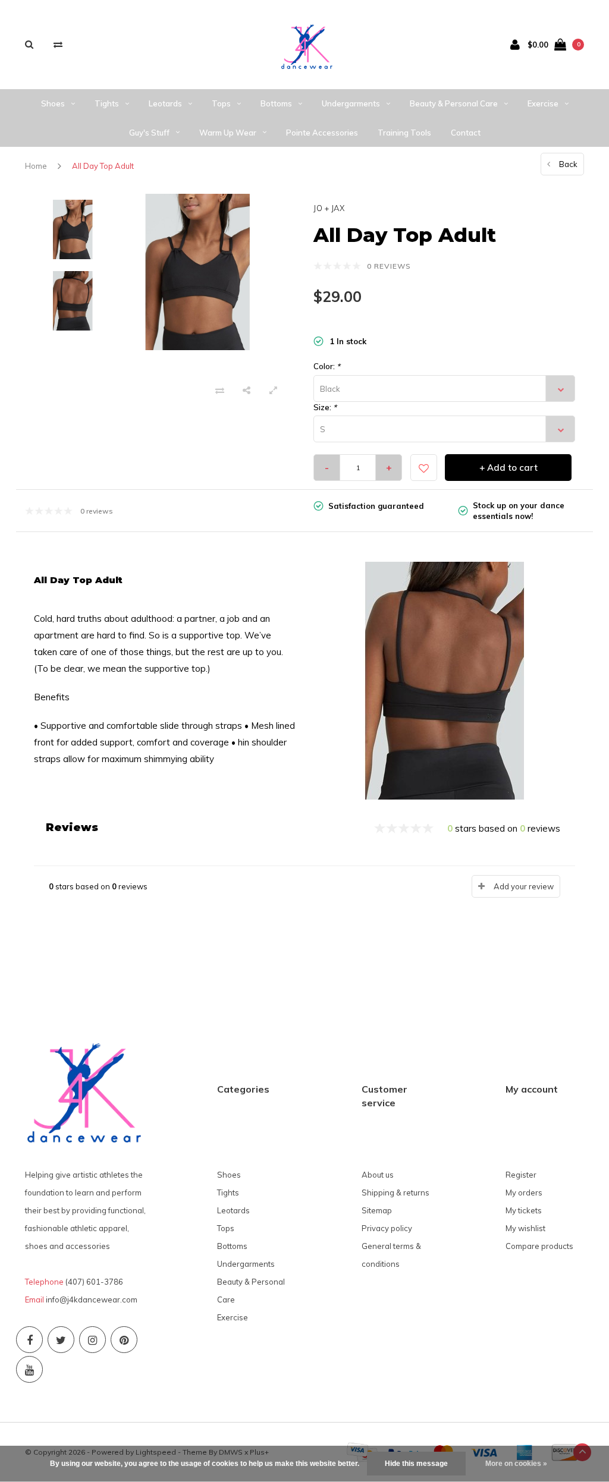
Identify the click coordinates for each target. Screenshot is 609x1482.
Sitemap (377, 1210)
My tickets (524, 1210)
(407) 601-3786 (94, 1281)
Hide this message (416, 1463)
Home (36, 166)
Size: (325, 407)
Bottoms (276, 103)
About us (378, 1174)
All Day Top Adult (103, 166)
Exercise (543, 103)
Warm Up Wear (227, 132)
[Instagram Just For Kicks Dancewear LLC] (92, 1339)
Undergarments (351, 103)
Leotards (165, 103)
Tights (107, 103)
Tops (221, 103)
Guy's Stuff (149, 132)
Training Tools (404, 132)
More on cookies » (516, 1463)
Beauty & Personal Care (454, 103)
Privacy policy (387, 1228)
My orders (524, 1192)
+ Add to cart (508, 467)
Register (521, 1174)
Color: (326, 366)
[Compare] (58, 44)
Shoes (53, 103)
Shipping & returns (395, 1192)
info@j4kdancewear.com (91, 1299)
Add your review (524, 886)
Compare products (539, 1246)
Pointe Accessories (322, 132)
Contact (466, 132)
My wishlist (525, 1228)
